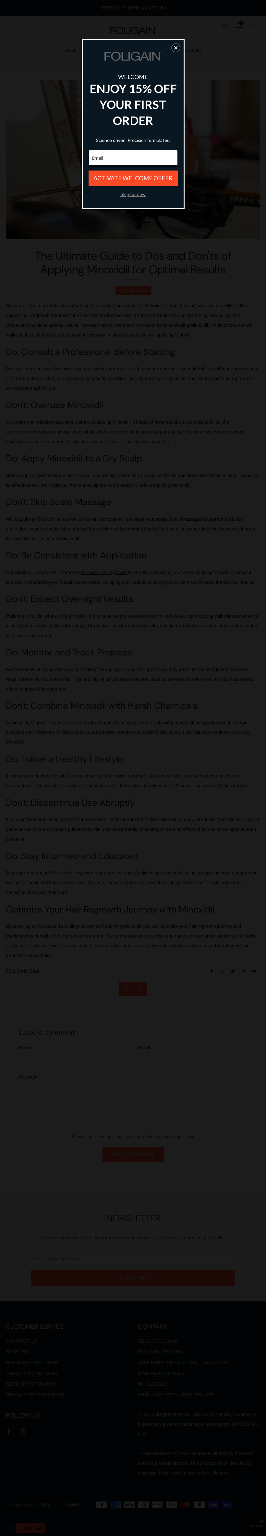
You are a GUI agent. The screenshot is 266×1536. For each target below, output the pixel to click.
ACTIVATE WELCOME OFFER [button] (133, 178)
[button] (176, 48)
